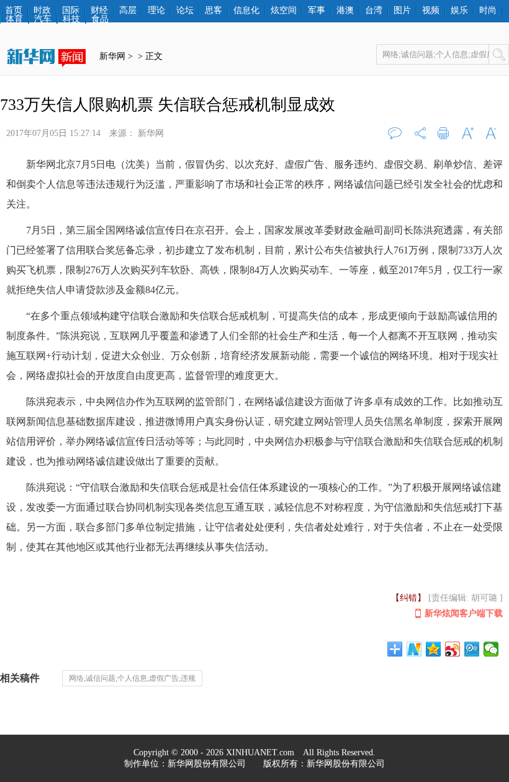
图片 (402, 10)
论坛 (185, 10)
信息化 (246, 10)
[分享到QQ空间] (433, 649)
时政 (42, 10)
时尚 (488, 10)
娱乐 (459, 10)
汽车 (43, 19)
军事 (316, 10)
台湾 (373, 10)
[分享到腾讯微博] (472, 649)
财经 (99, 10)
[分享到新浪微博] (453, 649)
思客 (213, 10)
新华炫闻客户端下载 (464, 613)
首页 (13, 10)
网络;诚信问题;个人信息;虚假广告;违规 (132, 678)
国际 (70, 10)
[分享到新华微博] (414, 649)
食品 (100, 19)
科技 (71, 19)
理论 (156, 10)
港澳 (345, 10)
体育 (14, 19)
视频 (430, 10)
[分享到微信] (491, 649)
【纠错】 (408, 597)
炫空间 (284, 10)
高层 (128, 10)
